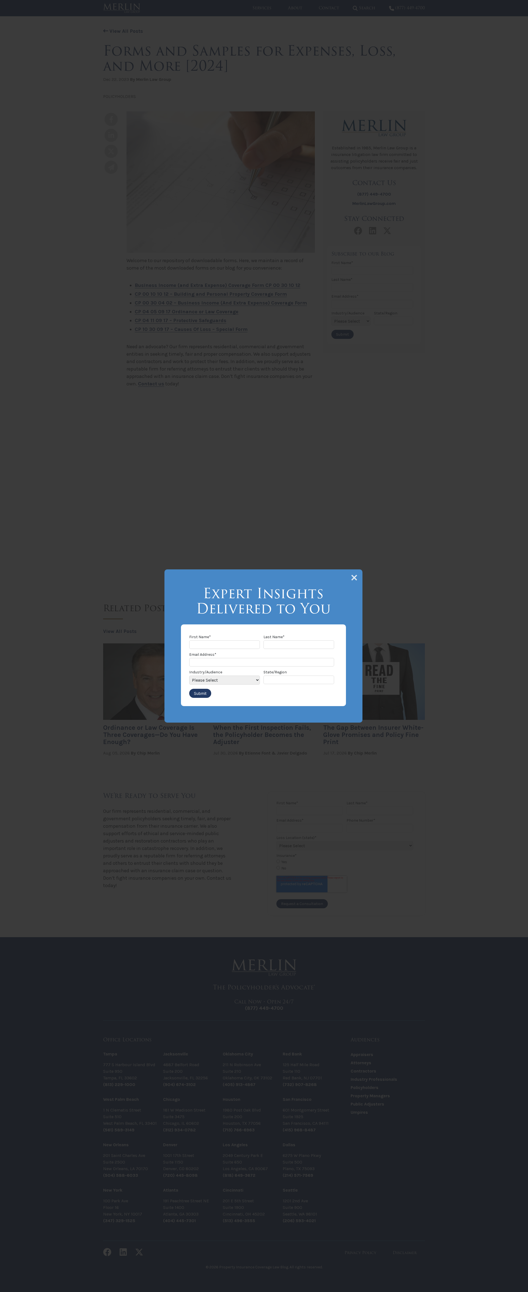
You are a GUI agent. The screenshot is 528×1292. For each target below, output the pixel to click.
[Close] (354, 577)
